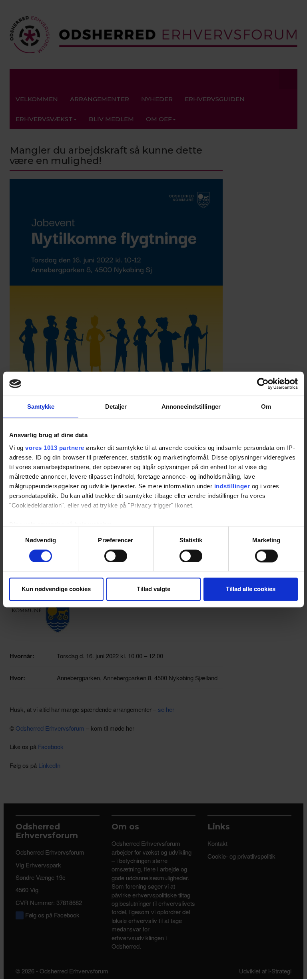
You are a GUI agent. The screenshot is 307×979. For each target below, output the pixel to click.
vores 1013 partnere (54, 447)
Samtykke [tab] (41, 406)
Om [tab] (266, 406)
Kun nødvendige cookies (56, 589)
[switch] (115, 555)
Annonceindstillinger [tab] (191, 406)
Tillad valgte (153, 589)
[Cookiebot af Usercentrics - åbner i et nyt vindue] (263, 384)
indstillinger (232, 486)
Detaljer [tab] (116, 406)
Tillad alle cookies (250, 589)
